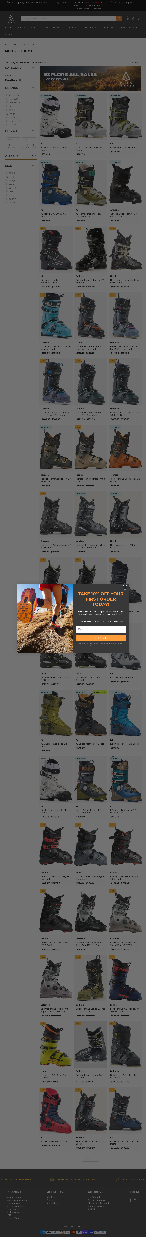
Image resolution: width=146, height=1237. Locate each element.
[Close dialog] (125, 587)
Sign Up (101, 637)
